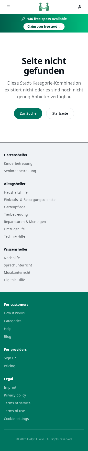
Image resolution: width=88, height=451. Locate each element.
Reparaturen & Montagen (25, 221)
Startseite (60, 113)
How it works (14, 313)
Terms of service (17, 403)
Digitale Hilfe (14, 279)
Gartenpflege (14, 207)
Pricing (9, 365)
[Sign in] (79, 6)
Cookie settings (16, 418)
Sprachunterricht (18, 265)
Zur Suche (28, 113)
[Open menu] (8, 6)
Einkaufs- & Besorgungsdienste (29, 199)
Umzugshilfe (14, 229)
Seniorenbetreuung (20, 170)
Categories (13, 321)
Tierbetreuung (16, 214)
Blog (7, 336)
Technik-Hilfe (14, 236)
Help (7, 328)
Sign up (10, 358)
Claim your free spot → (44, 26)
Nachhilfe (12, 257)
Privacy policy (15, 395)
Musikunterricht (17, 272)
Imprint (10, 387)
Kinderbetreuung (18, 163)
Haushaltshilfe (16, 192)
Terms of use (14, 410)
